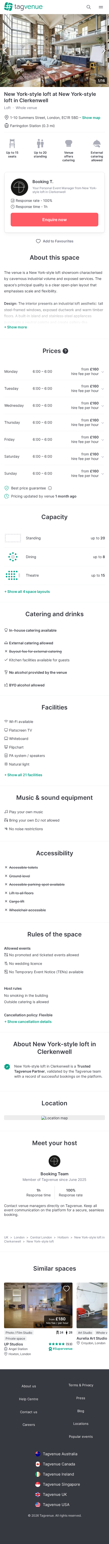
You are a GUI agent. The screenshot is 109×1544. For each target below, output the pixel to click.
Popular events (81, 1437)
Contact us (28, 1412)
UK (6, 1237)
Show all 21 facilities (24, 775)
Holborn (63, 1237)
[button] (89, 7)
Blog (80, 1411)
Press (80, 1398)
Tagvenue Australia (60, 1453)
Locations (80, 1424)
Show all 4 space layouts (28, 591)
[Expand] (101, 7)
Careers (29, 1425)
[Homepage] (23, 7)
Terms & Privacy (80, 1385)
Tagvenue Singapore (61, 1484)
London (19, 1237)
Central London (41, 1237)
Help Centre (28, 1399)
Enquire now (54, 219)
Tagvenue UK (55, 1494)
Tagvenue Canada (59, 1464)
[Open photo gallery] (54, 50)
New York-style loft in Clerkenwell (64, 1047)
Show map (91, 117)
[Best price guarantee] (50, 488)
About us (29, 1386)
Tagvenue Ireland (58, 1474)
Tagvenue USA (56, 1504)
